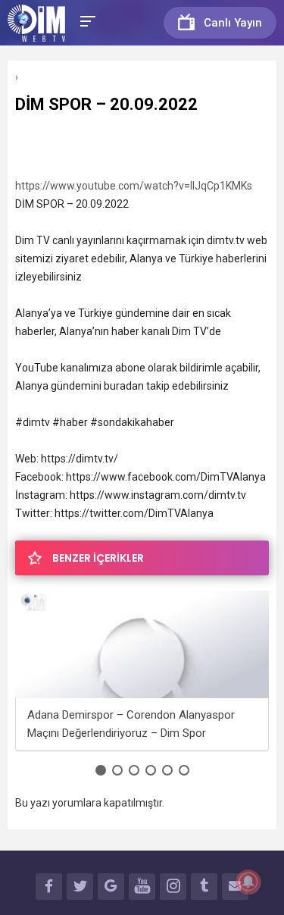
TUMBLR (204, 886)
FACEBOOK (49, 886)
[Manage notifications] (248, 882)
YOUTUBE (142, 886)
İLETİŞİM (235, 886)
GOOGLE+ (111, 886)
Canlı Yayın (233, 23)
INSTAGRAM (173, 886)
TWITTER (80, 886)
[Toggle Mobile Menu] (85, 20)
